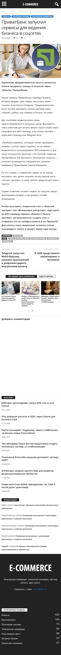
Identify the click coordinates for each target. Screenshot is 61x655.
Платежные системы (21, 16)
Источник (17, 236)
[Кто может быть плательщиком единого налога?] (11, 288)
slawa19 (5, 546)
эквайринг (7, 241)
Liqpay (11, 239)
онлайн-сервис (23, 239)
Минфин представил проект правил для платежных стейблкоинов (50, 299)
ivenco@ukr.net (40, 589)
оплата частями (38, 239)
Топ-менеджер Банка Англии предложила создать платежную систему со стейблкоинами (30, 445)
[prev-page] (28, 311)
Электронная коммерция (42, 16)
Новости (13, 11)
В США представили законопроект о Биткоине (46, 256)
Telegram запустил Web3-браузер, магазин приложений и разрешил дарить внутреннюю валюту (15, 260)
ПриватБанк (53, 239)
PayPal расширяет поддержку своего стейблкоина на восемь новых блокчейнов (30, 431)
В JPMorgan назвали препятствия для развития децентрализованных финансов (28, 472)
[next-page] (32, 311)
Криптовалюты (8, 620)
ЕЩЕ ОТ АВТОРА (46, 276)
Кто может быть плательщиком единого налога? (9, 298)
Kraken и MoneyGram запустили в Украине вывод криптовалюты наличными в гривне (30, 301)
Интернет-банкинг (10, 638)
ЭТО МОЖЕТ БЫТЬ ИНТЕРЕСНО (21, 276)
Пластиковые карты (11, 634)
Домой (4, 11)
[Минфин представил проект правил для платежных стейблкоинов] (50, 288)
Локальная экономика (12, 643)
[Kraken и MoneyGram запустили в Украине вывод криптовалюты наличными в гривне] (30, 288)
